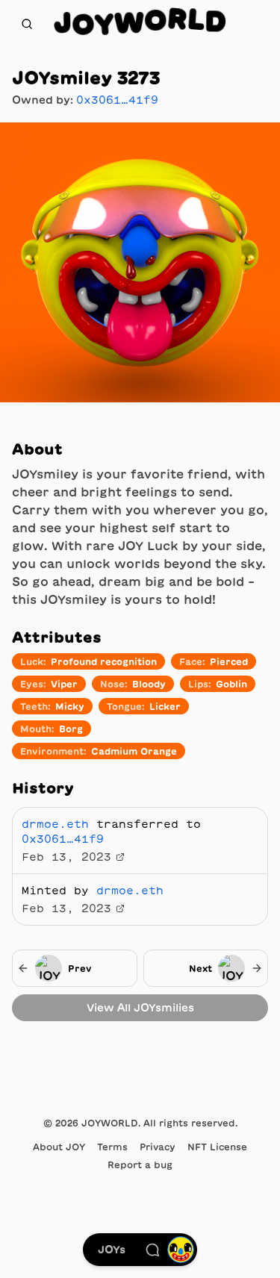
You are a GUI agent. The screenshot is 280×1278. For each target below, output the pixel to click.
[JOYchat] (152, 1249)
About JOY (59, 1146)
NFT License (217, 1146)
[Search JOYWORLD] (27, 24)
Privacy (157, 1146)
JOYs (111, 1249)
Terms (112, 1146)
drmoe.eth (55, 824)
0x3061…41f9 (117, 100)
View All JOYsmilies (140, 1008)
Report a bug (140, 1164)
